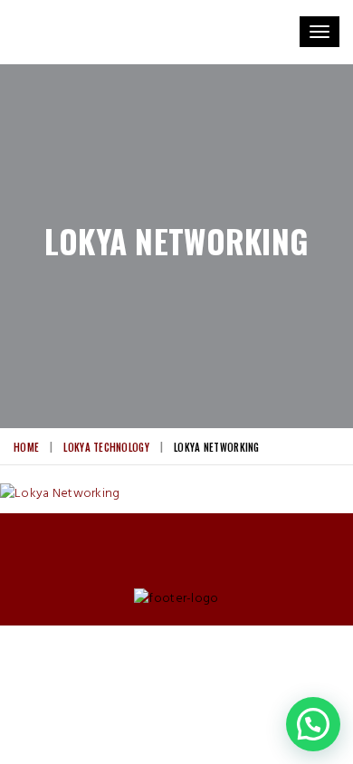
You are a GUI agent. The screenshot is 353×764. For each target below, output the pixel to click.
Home (26, 447)
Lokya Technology (105, 447)
